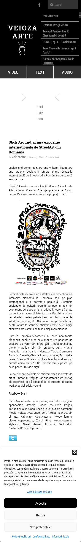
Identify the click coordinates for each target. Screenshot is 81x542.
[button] (74, 452)
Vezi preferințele (40, 527)
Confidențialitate (41, 536)
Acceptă (40, 503)
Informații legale (60, 536)
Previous (24, 97)
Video (13, 72)
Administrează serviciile (39, 491)
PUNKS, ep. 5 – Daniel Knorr (59, 42)
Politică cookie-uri (21, 536)
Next (57, 97)
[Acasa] (20, 39)
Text (40, 72)
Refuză (40, 515)
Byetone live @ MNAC (55, 25)
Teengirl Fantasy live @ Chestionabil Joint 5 (56, 33)
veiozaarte (19, 157)
